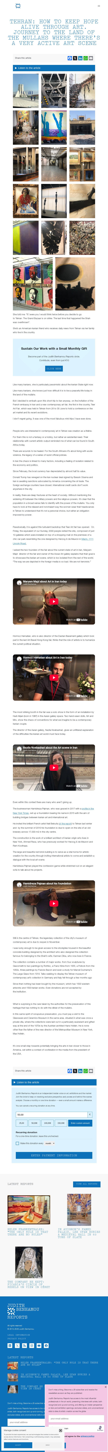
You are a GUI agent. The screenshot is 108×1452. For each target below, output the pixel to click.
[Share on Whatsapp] (86, 58)
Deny (48, 1445)
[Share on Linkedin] (80, 58)
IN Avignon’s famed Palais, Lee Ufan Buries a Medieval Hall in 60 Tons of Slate (79, 1233)
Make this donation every (32, 1143)
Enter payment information (54, 1155)
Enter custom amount (80, 1123)
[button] (60, 1430)
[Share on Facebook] (70, 58)
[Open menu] (98, 6)
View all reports (86, 1184)
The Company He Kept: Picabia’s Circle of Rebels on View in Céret (29, 1285)
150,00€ (61, 1123)
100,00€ (47, 1123)
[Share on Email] (91, 58)
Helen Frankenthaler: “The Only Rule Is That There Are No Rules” (28, 1232)
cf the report (65, 824)
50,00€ (34, 1123)
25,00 (21, 1123)
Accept (18, 1445)
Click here (54, 369)
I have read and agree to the (73, 1436)
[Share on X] (75, 58)
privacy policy (87, 1436)
